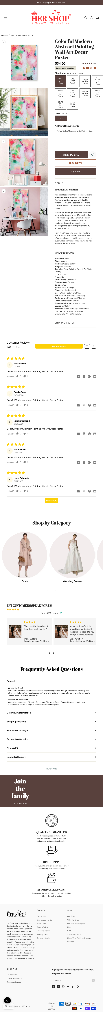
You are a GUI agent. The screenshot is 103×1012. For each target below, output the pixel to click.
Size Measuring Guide (45, 920)
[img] (51, 609)
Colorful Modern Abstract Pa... (21, 35)
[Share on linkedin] (94, 376)
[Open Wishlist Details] (7, 1000)
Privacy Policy (42, 934)
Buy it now (75, 171)
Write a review (59, 346)
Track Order (41, 923)
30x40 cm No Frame (60, 93)
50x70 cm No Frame (60, 104)
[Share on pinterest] (89, 377)
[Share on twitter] (84, 376)
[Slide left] (49, 590)
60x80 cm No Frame (72, 104)
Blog (69, 927)
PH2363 (61, 118)
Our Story (71, 916)
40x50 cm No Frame (85, 93)
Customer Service (14, 982)
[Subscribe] (93, 980)
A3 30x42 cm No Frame (72, 93)
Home (4, 35)
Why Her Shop (73, 920)
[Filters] (87, 346)
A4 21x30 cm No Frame (97, 81)
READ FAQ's (51, 769)
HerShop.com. (53, 704)
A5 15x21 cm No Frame (72, 81)
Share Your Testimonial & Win (79, 938)
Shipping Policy (43, 931)
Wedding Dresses (72, 581)
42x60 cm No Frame (97, 93)
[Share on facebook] (78, 377)
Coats (25, 581)
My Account (12, 975)
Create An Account (14, 978)
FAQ (69, 931)
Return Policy (42, 927)
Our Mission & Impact (76, 923)
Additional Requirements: (67, 126)
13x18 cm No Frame (60, 81)
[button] (6, 17)
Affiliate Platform (74, 934)
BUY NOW (75, 163)
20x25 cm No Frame (85, 81)
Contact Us (41, 916)
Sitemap (70, 942)
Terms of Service (43, 938)
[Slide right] (54, 590)
